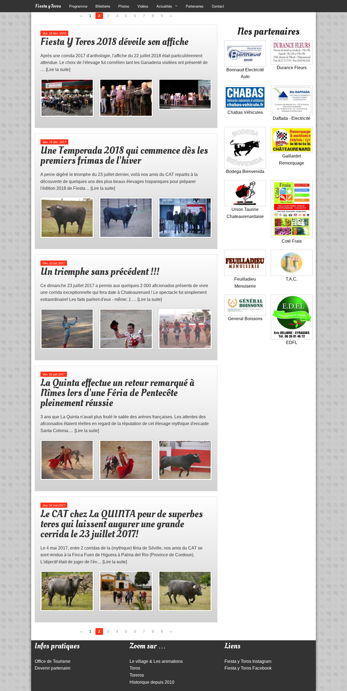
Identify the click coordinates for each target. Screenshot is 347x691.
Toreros (137, 675)
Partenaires (195, 6)
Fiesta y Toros (48, 6)
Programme (78, 6)
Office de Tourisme (52, 661)
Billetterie (102, 6)
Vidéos (142, 6)
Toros (135, 668)
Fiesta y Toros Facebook (248, 668)
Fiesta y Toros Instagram (247, 661)
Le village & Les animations (156, 661)
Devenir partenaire (52, 668)
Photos (123, 6)
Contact (218, 6)
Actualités (164, 6)
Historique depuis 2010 (152, 682)
